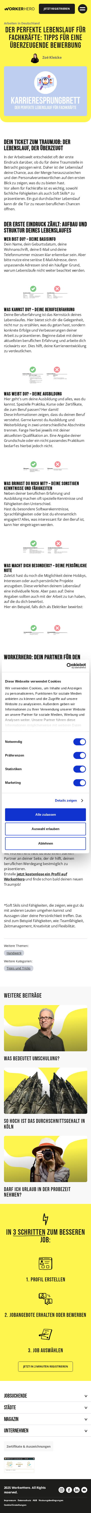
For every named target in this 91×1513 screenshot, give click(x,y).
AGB (35, 1500)
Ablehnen (45, 843)
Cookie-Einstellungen (15, 1505)
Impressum (10, 1500)
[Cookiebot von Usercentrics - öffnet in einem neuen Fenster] (66, 666)
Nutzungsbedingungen (51, 1500)
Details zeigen (66, 800)
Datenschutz (24, 1500)
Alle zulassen (45, 814)
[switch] (79, 755)
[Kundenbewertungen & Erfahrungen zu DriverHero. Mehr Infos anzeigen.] (19, 1465)
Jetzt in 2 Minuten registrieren (45, 1366)
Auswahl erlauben (45, 829)
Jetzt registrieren (57, 8)
